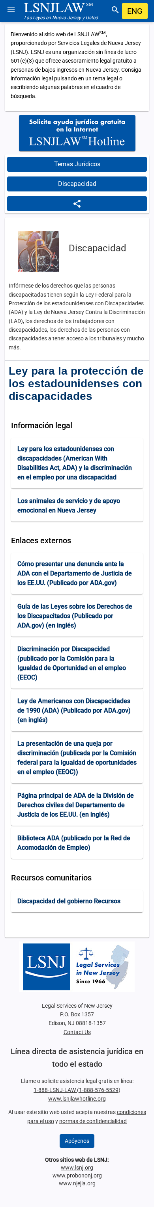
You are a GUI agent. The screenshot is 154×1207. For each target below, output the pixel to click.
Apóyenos (77, 1141)
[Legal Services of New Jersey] (77, 966)
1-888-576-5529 (98, 1090)
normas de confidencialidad (93, 1121)
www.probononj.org (77, 1175)
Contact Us (77, 1032)
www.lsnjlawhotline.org (77, 1099)
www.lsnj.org (77, 1167)
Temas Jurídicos (77, 164)
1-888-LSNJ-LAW (55, 1090)
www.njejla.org (77, 1183)
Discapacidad (77, 184)
